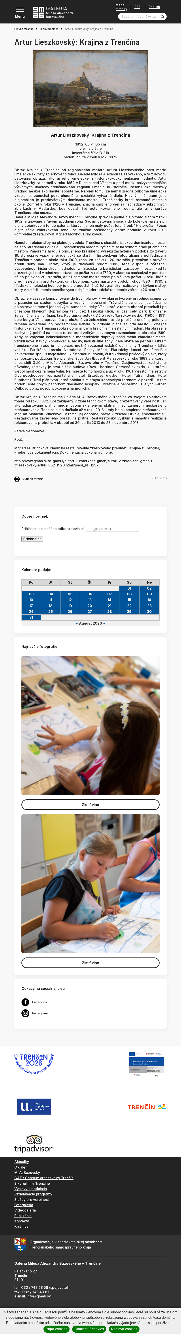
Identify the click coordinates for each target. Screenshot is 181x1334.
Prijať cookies (56, 1329)
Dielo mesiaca (49, 29)
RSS (137, 7)
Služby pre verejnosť (31, 1199)
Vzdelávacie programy (33, 1194)
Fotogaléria (23, 1205)
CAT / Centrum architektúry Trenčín (44, 1178)
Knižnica (21, 1226)
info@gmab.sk (39, 1296)
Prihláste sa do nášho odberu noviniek (53, 529)
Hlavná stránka (24, 29)
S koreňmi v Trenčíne (32, 1183)
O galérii (21, 1167)
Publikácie (23, 1216)
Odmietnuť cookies (89, 1329)
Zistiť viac (90, 804)
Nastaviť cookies (124, 1329)
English (154, 7)
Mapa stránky (121, 7)
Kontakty (21, 1221)
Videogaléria (25, 1210)
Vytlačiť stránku (33, 479)
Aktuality (21, 1161)
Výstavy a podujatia (30, 1188)
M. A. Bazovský (27, 1172)
